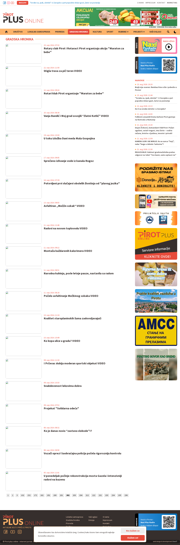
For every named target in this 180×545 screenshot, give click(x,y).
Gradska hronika (78, 31)
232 (100, 495)
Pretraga (168, 31)
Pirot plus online (23, 18)
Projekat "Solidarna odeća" (61, 408)
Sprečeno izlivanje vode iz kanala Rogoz (69, 161)
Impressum (150, 2)
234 (113, 495)
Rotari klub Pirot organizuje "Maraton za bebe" (74, 93)
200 (54, 495)
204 (80, 495)
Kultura (97, 31)
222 (93, 495)
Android (169, 65)
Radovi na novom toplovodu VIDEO (65, 228)
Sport (110, 31)
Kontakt (161, 2)
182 (41, 495)
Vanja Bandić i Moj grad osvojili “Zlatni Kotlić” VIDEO (76, 116)
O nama (140, 2)
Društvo (18, 31)
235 (119, 495)
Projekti (138, 31)
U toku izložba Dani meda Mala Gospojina (69, 138)
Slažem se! (132, 537)
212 (87, 495)
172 (35, 495)
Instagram (8, 2)
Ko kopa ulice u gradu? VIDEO (62, 341)
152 (29, 495)
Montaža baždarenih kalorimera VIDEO (68, 251)
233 (106, 495)
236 (126, 495)
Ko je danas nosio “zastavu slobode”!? (68, 431)
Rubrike (122, 31)
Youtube (12, 2)
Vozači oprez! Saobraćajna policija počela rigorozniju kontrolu (82, 453)
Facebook (4, 2)
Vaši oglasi (155, 31)
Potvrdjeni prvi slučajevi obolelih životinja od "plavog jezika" (82, 183)
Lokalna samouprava (39, 31)
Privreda (59, 31)
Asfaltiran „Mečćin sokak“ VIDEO (64, 206)
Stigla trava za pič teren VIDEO (63, 71)
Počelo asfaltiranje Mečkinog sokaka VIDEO (71, 296)
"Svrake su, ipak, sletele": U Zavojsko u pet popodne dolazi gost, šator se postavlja (65, 2)
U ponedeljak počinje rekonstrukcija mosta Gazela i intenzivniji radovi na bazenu (83, 477)
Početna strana (6, 31)
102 (22, 495)
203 (74, 495)
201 (61, 495)
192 (48, 495)
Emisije (91, 520)
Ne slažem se (133, 530)
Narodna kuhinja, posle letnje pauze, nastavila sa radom (79, 273)
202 (67, 495)
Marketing (172, 2)
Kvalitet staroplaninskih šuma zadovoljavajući (72, 318)
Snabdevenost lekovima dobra (63, 386)
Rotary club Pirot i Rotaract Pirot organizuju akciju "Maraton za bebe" (84, 50)
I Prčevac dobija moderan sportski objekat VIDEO (74, 363)
